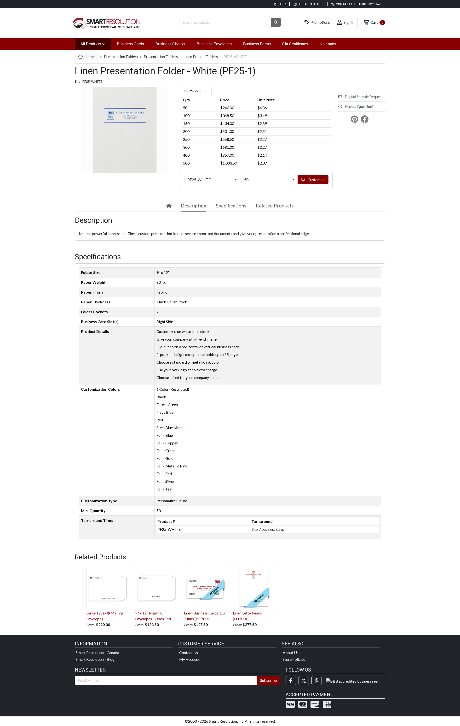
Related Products (275, 205)
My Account (189, 659)
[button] (276, 22)
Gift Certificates (295, 44)
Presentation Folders (121, 56)
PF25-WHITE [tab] (195, 91)
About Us (291, 652)
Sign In (348, 22)
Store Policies (294, 659)
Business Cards (130, 44)
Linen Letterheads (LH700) (247, 616)
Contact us (358, 4)
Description (193, 205)
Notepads (328, 44)
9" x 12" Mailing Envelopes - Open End (153, 616)
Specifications (231, 205)
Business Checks (170, 44)
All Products (95, 44)
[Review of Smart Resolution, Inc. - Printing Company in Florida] (352, 680)
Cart (376, 22)
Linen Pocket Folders (201, 56)
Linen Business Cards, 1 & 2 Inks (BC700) (204, 616)
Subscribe (268, 680)
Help (282, 4)
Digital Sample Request (363, 96)
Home (89, 56)
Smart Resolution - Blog (95, 659)
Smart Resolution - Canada (97, 652)
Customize (316, 179)
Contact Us (188, 652)
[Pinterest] (316, 680)
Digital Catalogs (310, 4)
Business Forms (257, 44)
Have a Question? (359, 106)
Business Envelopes (214, 44)
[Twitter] (304, 680)
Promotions (320, 22)
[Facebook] (291, 680)
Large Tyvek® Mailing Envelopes (104, 616)
